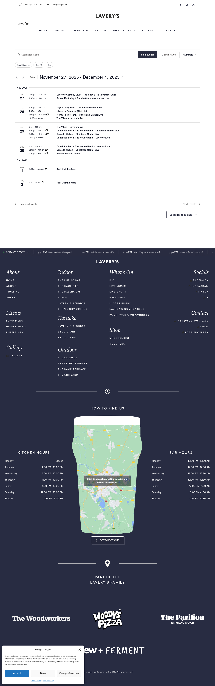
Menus (79, 31)
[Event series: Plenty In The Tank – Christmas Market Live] (47, 114)
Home (43, 31)
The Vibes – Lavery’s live (70, 118)
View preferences (69, 673)
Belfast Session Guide (68, 153)
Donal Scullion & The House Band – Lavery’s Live (83, 137)
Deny (43, 673)
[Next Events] (23, 77)
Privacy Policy (48, 680)
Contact (168, 31)
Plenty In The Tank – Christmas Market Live (80, 114)
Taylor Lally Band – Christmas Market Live (79, 107)
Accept (17, 673)
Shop (98, 31)
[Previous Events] (17, 77)
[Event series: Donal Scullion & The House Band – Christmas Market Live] (46, 130)
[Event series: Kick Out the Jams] (46, 169)
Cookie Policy (36, 680)
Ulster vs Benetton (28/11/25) (72, 111)
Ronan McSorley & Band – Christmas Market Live (83, 98)
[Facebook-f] (180, 5)
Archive (148, 31)
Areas (59, 31)
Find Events (147, 54)
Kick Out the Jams (66, 168)
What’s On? (122, 31)
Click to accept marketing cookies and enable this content (107, 481)
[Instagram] (193, 5)
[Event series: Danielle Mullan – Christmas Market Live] (47, 134)
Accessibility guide (90, 672)
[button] (79, 649)
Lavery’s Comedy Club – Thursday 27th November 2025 (86, 94)
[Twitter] (187, 5)
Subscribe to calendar (181, 214)
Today (32, 77)
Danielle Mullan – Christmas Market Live (78, 134)
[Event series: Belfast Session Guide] (46, 153)
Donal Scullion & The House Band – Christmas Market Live (88, 130)
